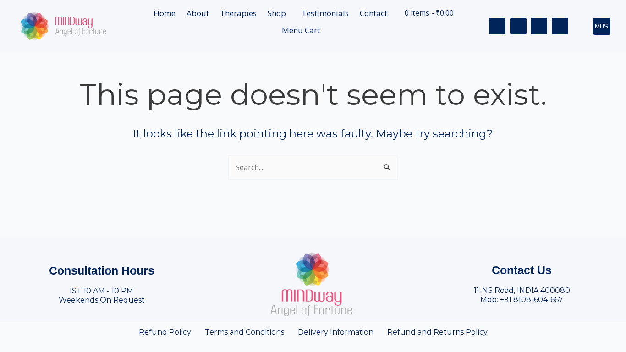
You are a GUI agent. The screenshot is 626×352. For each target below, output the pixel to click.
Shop (277, 13)
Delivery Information (335, 332)
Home (165, 13)
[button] (279, 13)
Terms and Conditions (244, 332)
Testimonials (325, 13)
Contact (373, 13)
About (198, 13)
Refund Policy (165, 332)
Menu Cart (301, 30)
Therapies (238, 13)
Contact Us (522, 270)
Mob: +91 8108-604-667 (521, 299)
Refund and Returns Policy (437, 332)
